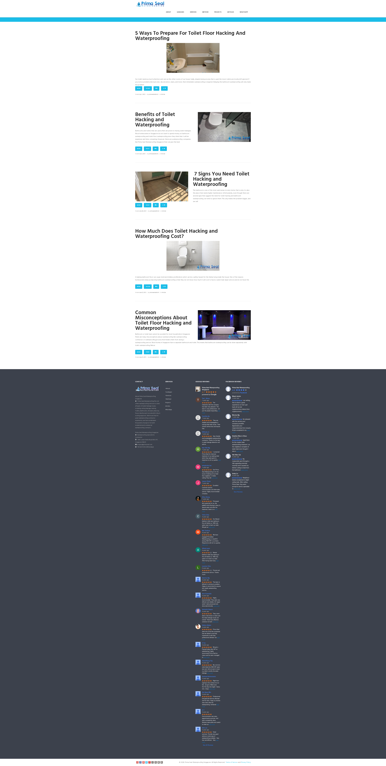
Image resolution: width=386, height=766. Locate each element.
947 (148, 205)
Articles (230, 12)
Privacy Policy (246, 762)
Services (193, 12)
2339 (148, 287)
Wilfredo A (205, 432)
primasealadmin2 (153, 94)
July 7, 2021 (142, 94)
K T (203, 710)
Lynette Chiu (206, 566)
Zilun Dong (206, 497)
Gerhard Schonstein (209, 676)
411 (148, 149)
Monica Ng (236, 415)
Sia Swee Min (206, 692)
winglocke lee (206, 465)
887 (148, 352)
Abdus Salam (206, 625)
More (139, 88)
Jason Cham (206, 481)
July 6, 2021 (142, 154)
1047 (148, 88)
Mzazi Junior (236, 396)
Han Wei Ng (206, 448)
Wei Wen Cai (236, 455)
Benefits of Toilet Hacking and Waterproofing (155, 119)
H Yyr (204, 643)
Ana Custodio (206, 594)
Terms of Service (232, 762)
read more (214, 478)
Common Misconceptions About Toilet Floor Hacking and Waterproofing (163, 321)
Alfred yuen (206, 548)
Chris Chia (205, 515)
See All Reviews (208, 745)
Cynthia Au (206, 416)
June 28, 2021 (142, 211)
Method (205, 12)
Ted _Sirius (206, 398)
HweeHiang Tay (207, 661)
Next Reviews (238, 492)
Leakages (180, 12)
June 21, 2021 (142, 293)
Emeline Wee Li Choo (239, 436)
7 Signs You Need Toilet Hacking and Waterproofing (221, 179)
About (168, 12)
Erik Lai (204, 728)
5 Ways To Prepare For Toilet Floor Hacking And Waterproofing (190, 36)
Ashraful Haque (207, 609)
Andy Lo (235, 473)
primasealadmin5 (153, 154)
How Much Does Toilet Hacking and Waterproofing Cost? (176, 234)
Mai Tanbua (206, 531)
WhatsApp (244, 12)
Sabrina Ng (206, 578)
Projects (217, 12)
